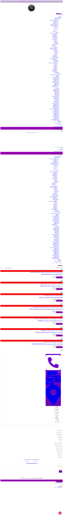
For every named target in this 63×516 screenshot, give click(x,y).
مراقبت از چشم (56, 57)
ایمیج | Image (57, 236)
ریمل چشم (55, 22)
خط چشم (55, 160)
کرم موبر (55, 40)
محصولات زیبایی (56, 72)
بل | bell (57, 99)
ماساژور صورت (54, 70)
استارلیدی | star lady (55, 234)
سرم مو (55, 49)
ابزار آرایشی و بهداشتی (55, 25)
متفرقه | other (56, 92)
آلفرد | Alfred (56, 94)
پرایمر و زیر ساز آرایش (53, 158)
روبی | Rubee (56, 113)
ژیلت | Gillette (56, 115)
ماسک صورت (54, 209)
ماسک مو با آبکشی (54, 47)
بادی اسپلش (55, 35)
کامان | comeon (56, 223)
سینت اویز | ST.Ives (55, 116)
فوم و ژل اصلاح (54, 39)
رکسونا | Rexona (56, 112)
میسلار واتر (55, 69)
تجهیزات (55, 30)
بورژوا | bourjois (56, 101)
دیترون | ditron (56, 248)
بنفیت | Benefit (56, 100)
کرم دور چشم (54, 197)
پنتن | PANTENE (56, 105)
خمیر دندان (55, 37)
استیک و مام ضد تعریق (53, 171)
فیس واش (55, 68)
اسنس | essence (56, 235)
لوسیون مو (55, 50)
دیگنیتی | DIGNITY (55, 111)
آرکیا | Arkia (57, 93)
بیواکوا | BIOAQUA (55, 103)
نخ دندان (55, 41)
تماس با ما (60, 439)
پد (56, 29)
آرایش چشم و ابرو (56, 159)
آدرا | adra (57, 75)
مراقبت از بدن (56, 52)
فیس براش (55, 28)
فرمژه (54, 31)
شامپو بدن (55, 38)
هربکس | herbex (56, 91)
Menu (62, 14)
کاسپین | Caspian (56, 117)
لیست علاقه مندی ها (57, 261)
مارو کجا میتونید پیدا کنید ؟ (58, 126)
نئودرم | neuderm (56, 89)
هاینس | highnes (56, 90)
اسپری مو (53, 184)
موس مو (53, 45)
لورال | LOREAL (56, 120)
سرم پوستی (55, 65)
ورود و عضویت (58, 13)
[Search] (62, 131)
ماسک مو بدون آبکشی (53, 48)
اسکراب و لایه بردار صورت (52, 62)
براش (56, 27)
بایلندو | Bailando (56, 98)
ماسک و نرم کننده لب (53, 24)
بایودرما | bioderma (56, 79)
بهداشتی (57, 32)
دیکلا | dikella (57, 110)
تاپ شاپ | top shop (55, 82)
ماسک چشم (55, 198)
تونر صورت (55, 63)
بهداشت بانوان (54, 36)
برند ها (60, 73)
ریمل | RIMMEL (56, 114)
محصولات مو (56, 43)
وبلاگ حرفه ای (60, 437)
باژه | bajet (57, 76)
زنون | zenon (55, 86)
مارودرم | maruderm (59, 448)
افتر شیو (55, 172)
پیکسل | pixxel (54, 85)
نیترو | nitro (57, 88)
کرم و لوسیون (54, 55)
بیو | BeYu (57, 102)
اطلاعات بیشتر (59, 277)
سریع (55, 277)
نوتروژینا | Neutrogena (55, 119)
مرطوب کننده (54, 34)
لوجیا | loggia (57, 118)
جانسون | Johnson (56, 107)
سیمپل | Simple (59, 451)
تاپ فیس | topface (56, 106)
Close (60, 16)
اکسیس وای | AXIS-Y (58, 446)
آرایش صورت (56, 19)
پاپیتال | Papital (56, 104)
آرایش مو (55, 26)
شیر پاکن (55, 66)
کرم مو (55, 185)
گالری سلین (59, 17)
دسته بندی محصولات (57, 18)
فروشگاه (59, 121)
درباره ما (60, 440)
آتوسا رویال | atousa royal (55, 74)
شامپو (56, 51)
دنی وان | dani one (56, 81)
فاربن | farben (56, 222)
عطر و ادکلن (57, 210)
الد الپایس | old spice (55, 77)
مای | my (57, 87)
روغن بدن (55, 53)
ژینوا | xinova (57, 83)
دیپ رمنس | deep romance (54, 247)
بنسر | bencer (56, 78)
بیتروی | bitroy (56, 80)
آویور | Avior (57, 95)
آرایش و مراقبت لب (55, 23)
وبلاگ (60, 260)
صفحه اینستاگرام (59, 434)
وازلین (56, 54)
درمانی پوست (54, 56)
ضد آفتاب (55, 67)
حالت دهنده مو (54, 44)
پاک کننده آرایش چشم (53, 196)
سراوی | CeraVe (59, 453)
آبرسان (55, 61)
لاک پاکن (55, 42)
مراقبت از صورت (56, 60)
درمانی (55, 64)
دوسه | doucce (56, 108)
